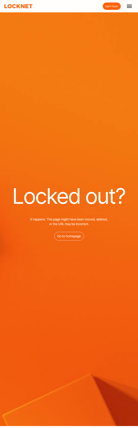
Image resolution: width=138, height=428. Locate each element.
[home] (18, 6)
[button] (129, 6)
